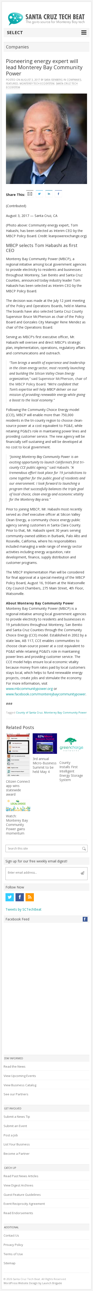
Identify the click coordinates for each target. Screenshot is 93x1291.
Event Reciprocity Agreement (24, 1204)
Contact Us (11, 1235)
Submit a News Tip (17, 1116)
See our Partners (16, 1094)
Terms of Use (13, 1254)
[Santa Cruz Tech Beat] (46, 19)
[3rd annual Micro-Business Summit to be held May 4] (45, 743)
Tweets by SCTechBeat (23, 909)
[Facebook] (20, 897)
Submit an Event (15, 1126)
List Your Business (17, 1144)
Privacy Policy (13, 1245)
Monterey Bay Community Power (65, 712)
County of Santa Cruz (29, 712)
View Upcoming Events (20, 1076)
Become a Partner (17, 1153)
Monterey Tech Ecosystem (37, 83)
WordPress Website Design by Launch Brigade (33, 1283)
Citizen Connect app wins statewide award (18, 788)
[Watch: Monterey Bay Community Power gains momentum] (18, 805)
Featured (12, 83)
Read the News (15, 1066)
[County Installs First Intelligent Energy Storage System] (71, 745)
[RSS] (30, 897)
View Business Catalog (20, 1085)
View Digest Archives (18, 1185)
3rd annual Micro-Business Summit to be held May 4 (45, 765)
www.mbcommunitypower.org (29, 688)
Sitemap (10, 1263)
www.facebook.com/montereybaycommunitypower (46, 694)
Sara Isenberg (53, 79)
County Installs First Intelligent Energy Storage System (71, 771)
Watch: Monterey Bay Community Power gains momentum (17, 824)
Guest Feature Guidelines (22, 1194)
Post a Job (11, 1135)
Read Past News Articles (21, 1176)
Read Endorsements (18, 1213)
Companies (74, 79)
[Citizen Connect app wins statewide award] (18, 755)
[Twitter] (9, 897)
